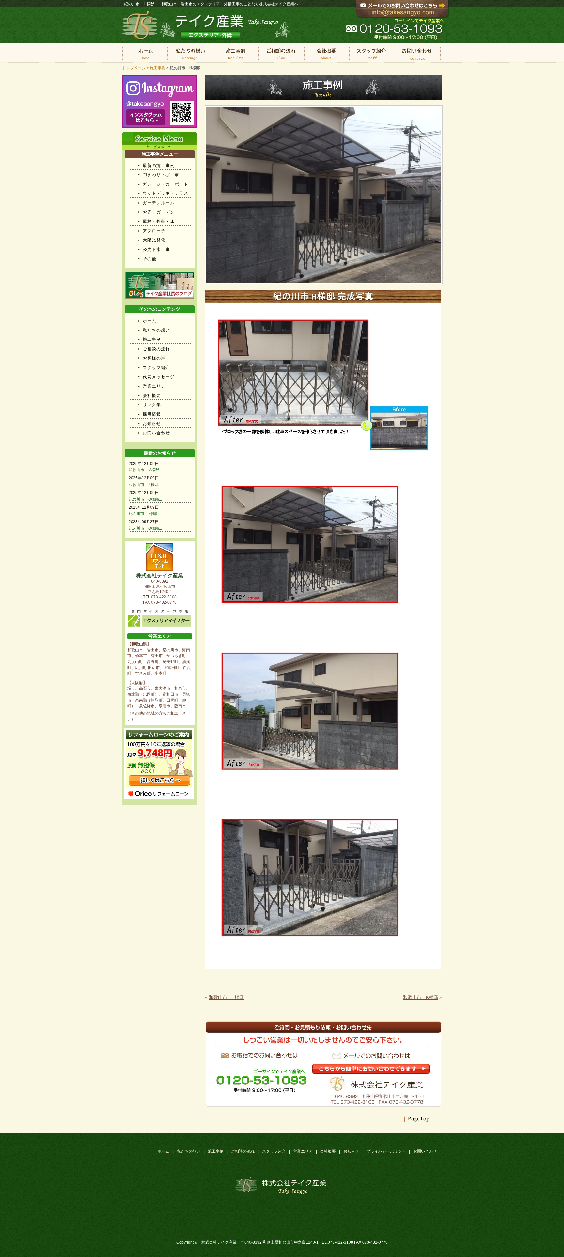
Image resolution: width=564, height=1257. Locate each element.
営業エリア (154, 386)
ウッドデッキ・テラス (165, 193)
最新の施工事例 (159, 165)
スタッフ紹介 (156, 367)
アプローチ (154, 230)
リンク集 (152, 404)
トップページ (134, 68)
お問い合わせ (156, 432)
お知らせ (152, 423)
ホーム (149, 320)
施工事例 (157, 68)
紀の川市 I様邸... (144, 513)
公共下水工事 (156, 249)
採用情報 (152, 414)
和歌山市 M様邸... (145, 470)
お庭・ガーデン (159, 212)
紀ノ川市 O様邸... (145, 528)
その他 (149, 258)
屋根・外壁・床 (159, 221)
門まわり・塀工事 (161, 174)
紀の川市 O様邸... (145, 499)
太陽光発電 (154, 240)
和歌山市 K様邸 (420, 997)
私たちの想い (156, 330)
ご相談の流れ (156, 348)
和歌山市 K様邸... (145, 484)
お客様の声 (154, 358)
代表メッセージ (159, 376)
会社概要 (152, 395)
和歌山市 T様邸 (226, 997)
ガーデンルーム (159, 202)
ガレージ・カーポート (165, 184)
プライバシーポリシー (386, 1151)
